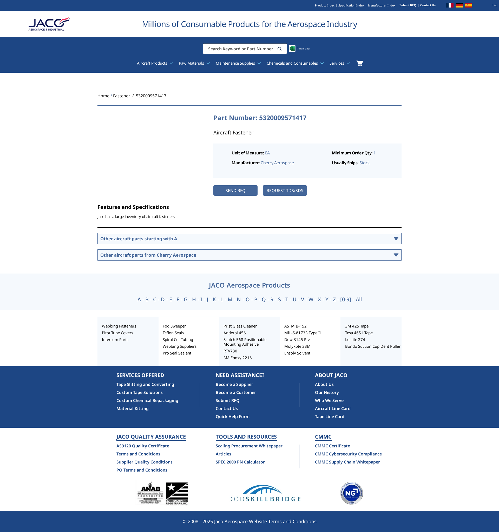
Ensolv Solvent (297, 353)
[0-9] (345, 299)
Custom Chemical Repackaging (147, 400)
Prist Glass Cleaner (240, 326)
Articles (223, 454)
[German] (459, 6)
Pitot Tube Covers (117, 332)
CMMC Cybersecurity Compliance (348, 454)
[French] (450, 6)
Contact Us (428, 5)
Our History (327, 392)
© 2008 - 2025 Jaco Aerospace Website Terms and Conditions (250, 521)
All (359, 299)
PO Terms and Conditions (141, 470)
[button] (280, 49)
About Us (324, 384)
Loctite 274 (355, 339)
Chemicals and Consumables (293, 63)
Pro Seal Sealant (177, 353)
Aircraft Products (152, 63)
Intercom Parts (115, 339)
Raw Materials (192, 63)
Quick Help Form (233, 416)
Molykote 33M (297, 346)
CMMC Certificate (332, 446)
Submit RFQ (407, 5)
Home (103, 96)
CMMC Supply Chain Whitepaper (347, 462)
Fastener (121, 96)
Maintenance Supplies (236, 63)
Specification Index (351, 5)
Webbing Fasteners (119, 326)
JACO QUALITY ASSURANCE (151, 436)
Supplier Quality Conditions (144, 462)
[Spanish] (468, 6)
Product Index (324, 5)
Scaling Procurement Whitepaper (249, 446)
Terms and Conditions (138, 454)
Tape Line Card (329, 416)
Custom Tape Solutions (139, 392)
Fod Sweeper (174, 326)
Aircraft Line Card (333, 408)
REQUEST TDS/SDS (285, 190)
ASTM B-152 (295, 326)
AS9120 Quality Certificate (142, 446)
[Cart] (359, 63)
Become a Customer (236, 392)
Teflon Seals (173, 332)
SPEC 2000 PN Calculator (240, 462)
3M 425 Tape (357, 326)
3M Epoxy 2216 (238, 357)
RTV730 (230, 350)
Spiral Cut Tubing (178, 339)
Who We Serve (329, 400)
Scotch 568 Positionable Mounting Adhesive (245, 342)
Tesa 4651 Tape (359, 332)
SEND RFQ (236, 190)
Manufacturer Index (381, 5)
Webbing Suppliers (179, 346)
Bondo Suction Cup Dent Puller (372, 346)
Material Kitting (132, 408)
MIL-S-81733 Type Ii (302, 332)
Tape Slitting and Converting (145, 384)
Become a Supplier (234, 384)
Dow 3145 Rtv (297, 339)
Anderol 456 (235, 332)
